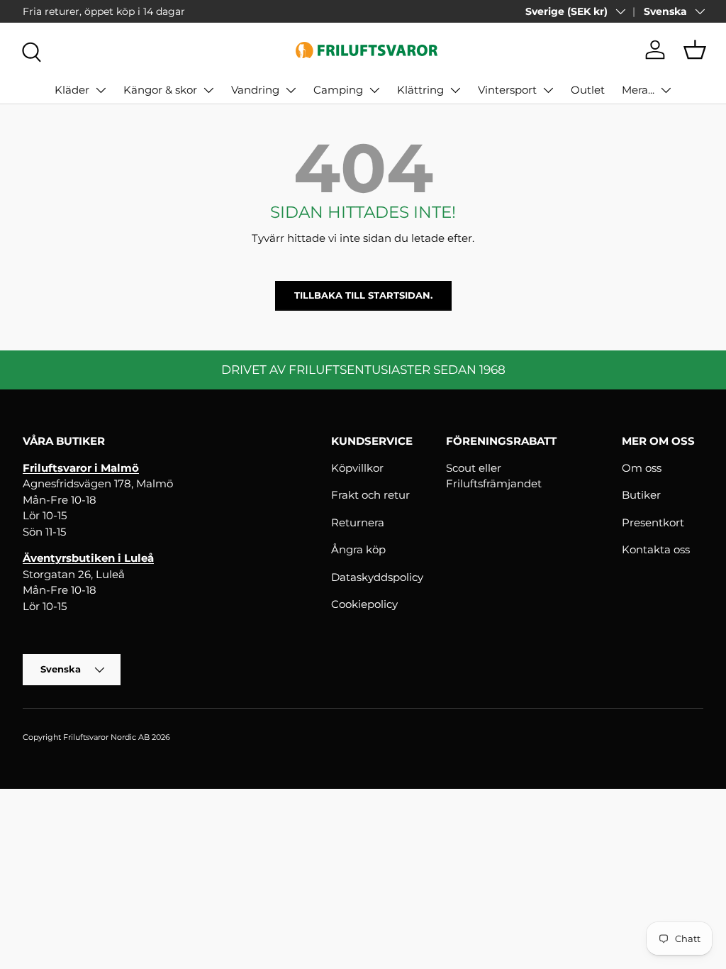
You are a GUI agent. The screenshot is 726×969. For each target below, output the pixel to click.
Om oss (641, 468)
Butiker (641, 495)
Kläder (72, 89)
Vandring (255, 89)
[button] (694, 49)
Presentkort (653, 522)
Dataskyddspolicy (377, 577)
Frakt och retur (370, 495)
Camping (338, 89)
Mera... (638, 89)
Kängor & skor (160, 89)
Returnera (357, 522)
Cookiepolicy (364, 604)
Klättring (420, 89)
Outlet (588, 89)
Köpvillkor (357, 468)
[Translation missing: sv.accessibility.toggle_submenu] (100, 90)
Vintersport (507, 89)
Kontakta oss (656, 549)
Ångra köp (358, 549)
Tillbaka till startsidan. (363, 295)
